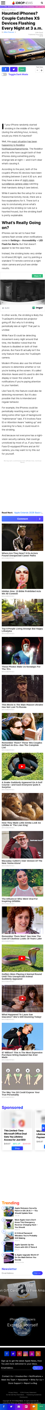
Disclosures (24, 1397)
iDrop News (19, 1401)
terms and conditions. (33, 1403)
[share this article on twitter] (14, 69)
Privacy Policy (13, 1392)
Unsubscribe (21, 1376)
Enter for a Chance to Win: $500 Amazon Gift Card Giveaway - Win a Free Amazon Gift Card (22, 7)
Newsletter (23, 1379)
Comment (28, 518)
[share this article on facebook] (5, 69)
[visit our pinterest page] (19, 1353)
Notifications (35, 1376)
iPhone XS (5, 10)
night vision (28, 180)
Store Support (15, 1383)
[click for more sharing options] (22, 69)
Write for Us (36, 1379)
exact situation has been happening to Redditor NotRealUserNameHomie (19, 145)
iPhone (12, 10)
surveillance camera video (15, 183)
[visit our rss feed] (38, 1353)
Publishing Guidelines (34, 1395)
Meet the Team (8, 1379)
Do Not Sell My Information (15, 1395)
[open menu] (3, 3)
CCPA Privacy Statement (28, 1392)
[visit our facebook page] (6, 1353)
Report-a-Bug (30, 1383)
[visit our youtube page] (31, 1353)
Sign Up (37, 1273)
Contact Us (7, 1376)
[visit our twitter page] (13, 1353)
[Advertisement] (22, 99)
